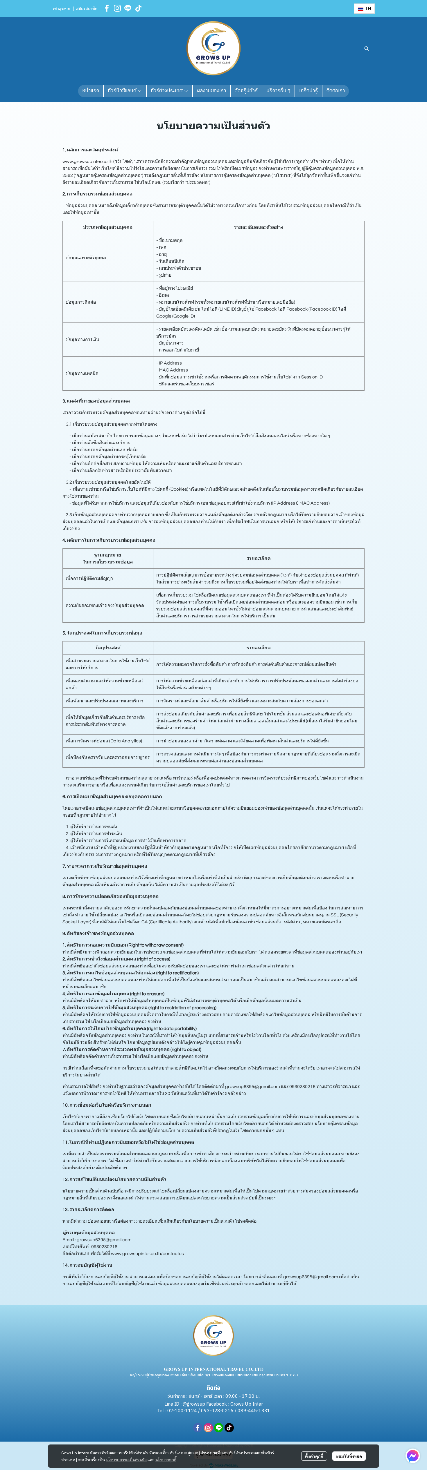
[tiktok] (138, 8)
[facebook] (107, 8)
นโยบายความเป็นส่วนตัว (126, 1459)
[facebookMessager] (413, 1456)
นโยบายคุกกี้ (165, 1459)
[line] (127, 8)
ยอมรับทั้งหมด (349, 1456)
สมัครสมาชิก (86, 9)
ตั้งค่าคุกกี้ (314, 1456)
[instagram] (117, 8)
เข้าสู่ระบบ (61, 9)
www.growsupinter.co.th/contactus (147, 1253)
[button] (364, 8)
